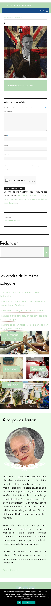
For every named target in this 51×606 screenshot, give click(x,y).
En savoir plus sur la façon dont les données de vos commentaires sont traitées (25, 199)
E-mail (6, 145)
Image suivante (18, 17)
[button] (42, 10)
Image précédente (8, 17)
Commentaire (9, 111)
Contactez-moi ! (11, 570)
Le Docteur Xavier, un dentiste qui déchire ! (23, 310)
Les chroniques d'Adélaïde (18, 5)
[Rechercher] (46, 252)
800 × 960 (27, 85)
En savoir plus (29, 602)
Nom (6, 135)
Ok (19, 602)
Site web (6, 154)
